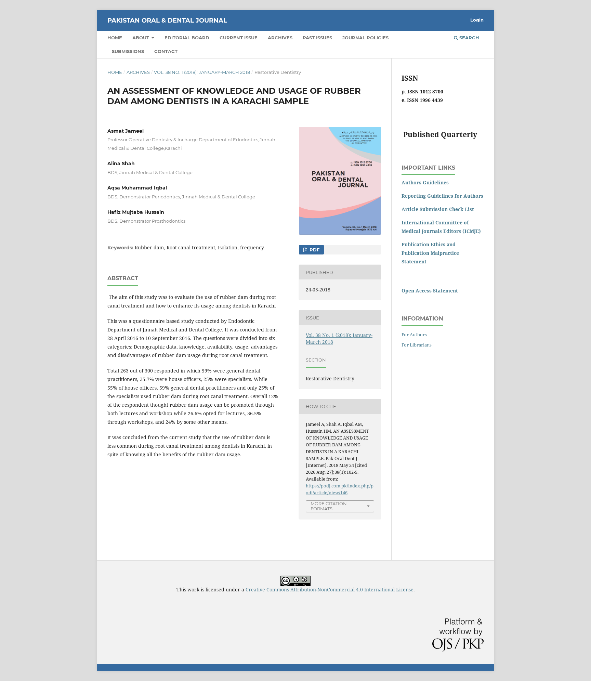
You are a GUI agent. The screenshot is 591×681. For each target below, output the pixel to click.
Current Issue (239, 37)
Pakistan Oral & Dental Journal (167, 20)
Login (477, 20)
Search (468, 37)
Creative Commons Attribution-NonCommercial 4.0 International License (329, 589)
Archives (280, 37)
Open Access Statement (430, 290)
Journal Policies (365, 37)
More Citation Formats (329, 506)
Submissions (128, 51)
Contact (166, 51)
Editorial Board (187, 37)
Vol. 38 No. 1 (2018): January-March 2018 (202, 72)
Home (114, 37)
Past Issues (317, 37)
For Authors (414, 334)
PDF (313, 249)
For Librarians (417, 345)
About (141, 37)
